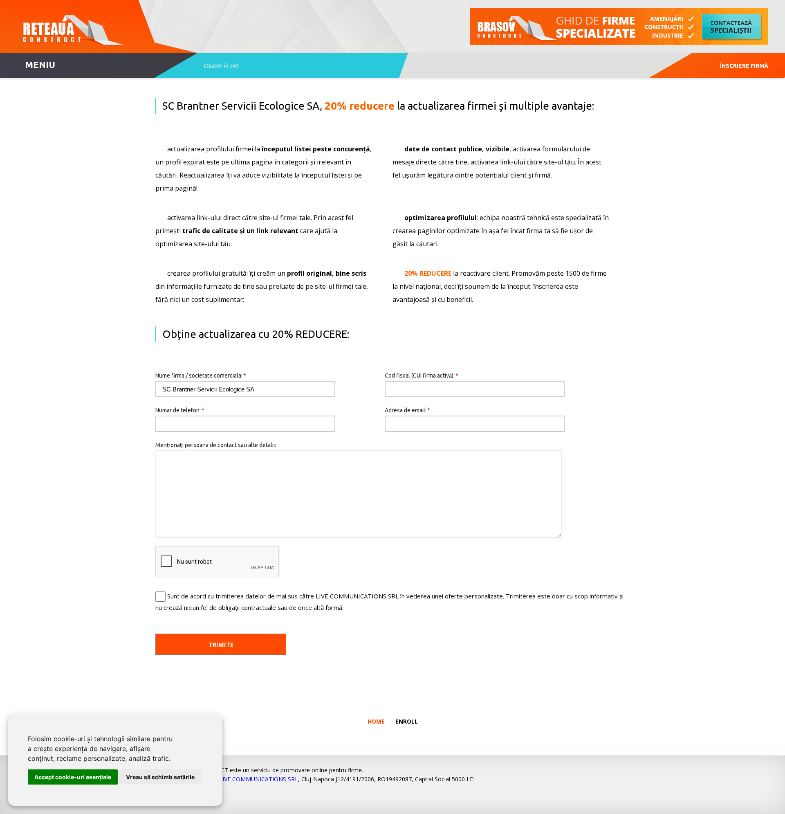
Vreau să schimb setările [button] (160, 777)
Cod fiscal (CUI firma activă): (421, 375)
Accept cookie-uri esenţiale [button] (72, 777)
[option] (619, 26)
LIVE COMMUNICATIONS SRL (258, 779)
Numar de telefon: (179, 410)
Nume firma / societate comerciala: (200, 375)
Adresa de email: (407, 410)
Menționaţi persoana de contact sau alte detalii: (215, 445)
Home (376, 721)
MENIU (40, 64)
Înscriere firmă (744, 66)
